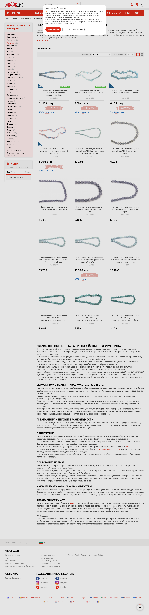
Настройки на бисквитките (73, 29)
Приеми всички (53, 29)
